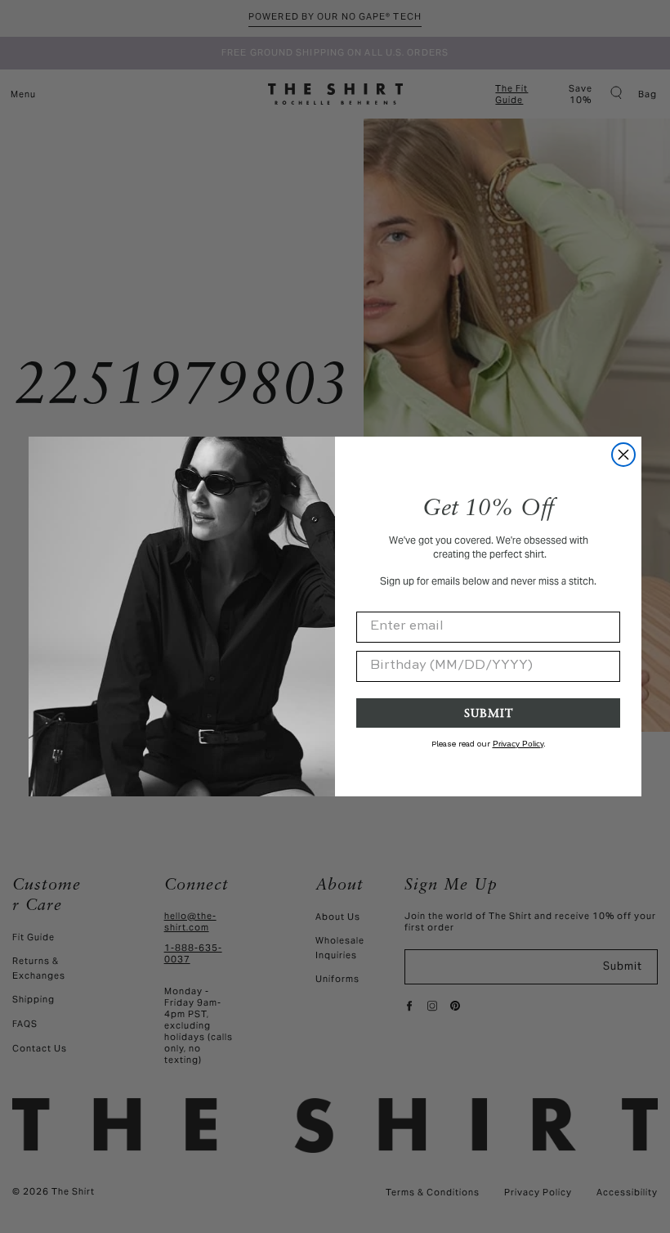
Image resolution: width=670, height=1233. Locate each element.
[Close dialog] (623, 454)
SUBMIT (488, 713)
